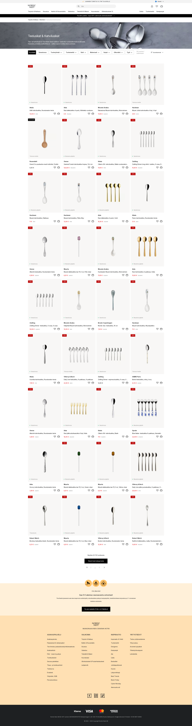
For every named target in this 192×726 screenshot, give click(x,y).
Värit (82, 52)
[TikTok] (102, 695)
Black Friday (115, 680)
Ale (112, 654)
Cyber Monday (116, 683)
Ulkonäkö (117, 52)
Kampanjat (160, 11)
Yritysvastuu (134, 643)
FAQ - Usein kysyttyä (54, 654)
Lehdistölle (133, 654)
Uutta (141, 11)
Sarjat (106, 52)
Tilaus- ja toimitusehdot (54, 665)
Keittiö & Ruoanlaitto (58, 11)
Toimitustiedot (51, 658)
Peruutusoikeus (52, 680)
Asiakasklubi (51, 650)
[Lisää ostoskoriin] (58, 113)
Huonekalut (95, 11)
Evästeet (50, 672)
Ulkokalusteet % (107, 11)
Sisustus (46, 11)
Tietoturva (50, 669)
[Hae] (78, 6)
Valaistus (71, 11)
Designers (114, 646)
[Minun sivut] (152, 6)
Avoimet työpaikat (136, 646)
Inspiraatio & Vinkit (117, 639)
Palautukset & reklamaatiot (55, 643)
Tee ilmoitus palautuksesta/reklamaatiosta (60, 646)
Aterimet (42, 20)
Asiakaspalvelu (52, 639)
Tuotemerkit (150, 11)
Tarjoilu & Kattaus (34, 11)
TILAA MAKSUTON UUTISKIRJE (96, 609)
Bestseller (114, 661)
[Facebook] (89, 695)
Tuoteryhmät (55, 52)
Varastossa (42, 52)
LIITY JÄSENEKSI (92, 1)
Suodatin (32, 52)
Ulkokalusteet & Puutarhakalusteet (93, 661)
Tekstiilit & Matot (83, 11)
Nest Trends (115, 676)
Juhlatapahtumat (116, 665)
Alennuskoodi (115, 687)
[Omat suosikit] (156, 6)
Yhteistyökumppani (136, 650)
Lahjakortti (85, 665)
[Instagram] (96, 695)
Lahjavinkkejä (115, 672)
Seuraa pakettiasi (52, 661)
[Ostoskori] (161, 6)
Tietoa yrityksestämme (137, 639)
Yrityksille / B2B (52, 676)
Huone (113, 669)
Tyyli (128, 52)
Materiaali (93, 52)
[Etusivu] (32, 6)
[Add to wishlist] (54, 113)
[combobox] (159, 1)
